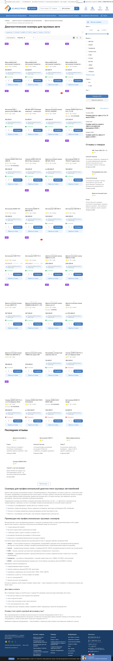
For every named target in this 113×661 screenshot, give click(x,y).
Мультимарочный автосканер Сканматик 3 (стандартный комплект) (33, 63)
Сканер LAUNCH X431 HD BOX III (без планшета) (33, 160)
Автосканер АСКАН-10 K (12, 209)
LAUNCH (23, 32)
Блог (69, 646)
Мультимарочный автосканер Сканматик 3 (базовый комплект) (13, 63)
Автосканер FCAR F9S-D (53, 209)
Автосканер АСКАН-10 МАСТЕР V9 (32, 209)
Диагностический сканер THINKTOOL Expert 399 (33, 353)
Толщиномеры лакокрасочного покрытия (40, 651)
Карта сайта (25, 645)
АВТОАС (90, 41)
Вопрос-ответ (55, 639)
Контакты (53, 637)
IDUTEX (47, 32)
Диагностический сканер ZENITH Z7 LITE (53, 257)
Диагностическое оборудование (16, 15)
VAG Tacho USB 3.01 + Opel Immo (102, 150)
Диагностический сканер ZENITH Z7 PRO (74, 257)
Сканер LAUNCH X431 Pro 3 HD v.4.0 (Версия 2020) (74, 353)
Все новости (104, 108)
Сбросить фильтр (97, 100)
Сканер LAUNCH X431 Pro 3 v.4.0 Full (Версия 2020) (13, 401)
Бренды (53, 652)
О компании (71, 651)
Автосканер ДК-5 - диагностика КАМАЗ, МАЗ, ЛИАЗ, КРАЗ (13, 110)
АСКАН (17, 32)
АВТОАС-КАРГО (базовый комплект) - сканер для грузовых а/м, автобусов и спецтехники (33, 110)
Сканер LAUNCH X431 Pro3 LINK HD (13, 160)
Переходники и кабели (39, 648)
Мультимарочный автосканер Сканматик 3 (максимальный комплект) (74, 63)
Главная (7, 20)
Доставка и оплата (73, 637)
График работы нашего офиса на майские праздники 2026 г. (95, 126)
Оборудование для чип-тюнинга (69, 15)
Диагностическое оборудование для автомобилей (27, 20)
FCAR (29, 32)
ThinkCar (40, 32)
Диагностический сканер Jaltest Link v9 (53, 304)
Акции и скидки (72, 644)
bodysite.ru (15, 647)
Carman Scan (92, 51)
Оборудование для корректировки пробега (42, 15)
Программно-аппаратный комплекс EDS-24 (53, 353)
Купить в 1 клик (13, 84)
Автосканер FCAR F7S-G (33, 256)
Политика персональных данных (13, 645)
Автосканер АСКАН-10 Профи (72, 401)
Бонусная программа (74, 641)
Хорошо (11, 658)
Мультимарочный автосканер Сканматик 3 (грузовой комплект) (53, 63)
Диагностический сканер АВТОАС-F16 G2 (53, 160)
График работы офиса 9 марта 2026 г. (95, 136)
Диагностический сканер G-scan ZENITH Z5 (13, 304)
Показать (96, 96)
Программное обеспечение (89, 15)
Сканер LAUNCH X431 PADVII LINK (52, 401)
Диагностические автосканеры (54, 20)
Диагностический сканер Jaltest (74, 304)
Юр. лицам (64, 1)
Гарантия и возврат (73, 639)
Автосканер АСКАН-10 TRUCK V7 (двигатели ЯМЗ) (72, 160)
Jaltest (34, 32)
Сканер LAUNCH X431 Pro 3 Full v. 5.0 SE (74, 110)
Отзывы (70, 655)
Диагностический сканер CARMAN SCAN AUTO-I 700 (33, 304)
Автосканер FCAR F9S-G (73, 209)
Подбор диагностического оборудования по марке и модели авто (58, 643)
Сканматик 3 (9, 32)
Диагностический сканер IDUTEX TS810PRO (53, 110)
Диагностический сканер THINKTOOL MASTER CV (13, 353)
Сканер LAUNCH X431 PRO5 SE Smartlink (33, 401)
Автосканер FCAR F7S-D (12, 256)
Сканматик (91, 48)
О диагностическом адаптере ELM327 (56, 647)
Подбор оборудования (57, 650)
